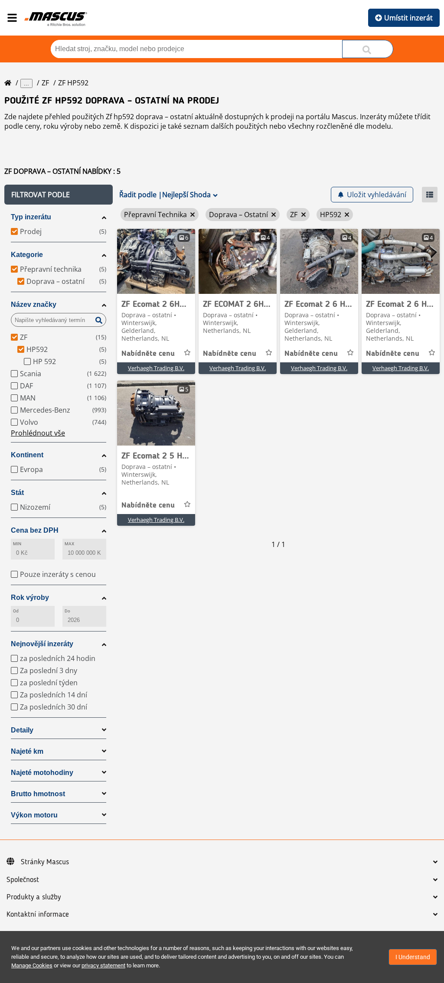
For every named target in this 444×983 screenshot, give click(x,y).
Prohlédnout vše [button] (38, 433)
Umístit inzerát (408, 18)
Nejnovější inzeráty (42, 644)
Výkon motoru (34, 815)
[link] (156, 261)
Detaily (22, 730)
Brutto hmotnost (38, 793)
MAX (69, 543)
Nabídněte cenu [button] (148, 354)
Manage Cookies (31, 965)
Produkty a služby (34, 897)
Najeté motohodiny (42, 772)
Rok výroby (30, 597)
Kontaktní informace (38, 914)
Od (16, 611)
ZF (45, 83)
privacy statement (103, 965)
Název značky (33, 304)
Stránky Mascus (45, 862)
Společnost (23, 880)
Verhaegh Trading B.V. (156, 368)
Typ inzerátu (31, 217)
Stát (17, 492)
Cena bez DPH (35, 530)
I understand (412, 957)
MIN (17, 543)
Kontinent (27, 455)
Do (67, 611)
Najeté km (27, 751)
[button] (58, 195)
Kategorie (27, 254)
